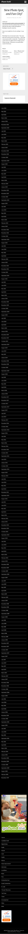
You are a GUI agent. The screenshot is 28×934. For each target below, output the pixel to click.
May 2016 (3, 439)
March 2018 (4, 390)
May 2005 (3, 735)
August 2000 (4, 771)
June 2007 (3, 663)
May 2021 (3, 288)
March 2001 (4, 748)
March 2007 (4, 672)
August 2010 (4, 538)
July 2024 (3, 167)
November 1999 (5, 777)
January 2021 (4, 298)
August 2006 (4, 695)
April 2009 (3, 590)
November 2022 (5, 232)
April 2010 (3, 551)
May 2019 (3, 354)
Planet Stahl (6, 2)
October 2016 (4, 426)
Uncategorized (4, 899)
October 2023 (4, 196)
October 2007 (4, 649)
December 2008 (5, 603)
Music (2, 873)
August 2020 (4, 315)
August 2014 (4, 472)
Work (2, 906)
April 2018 (3, 387)
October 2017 (4, 403)
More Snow (5, 51)
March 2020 (4, 328)
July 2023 (3, 206)
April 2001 (3, 745)
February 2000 (4, 774)
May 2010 (3, 548)
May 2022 (3, 252)
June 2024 (3, 170)
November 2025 (5, 124)
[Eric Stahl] (14, 85)
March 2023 (4, 219)
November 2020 (5, 305)
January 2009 (4, 600)
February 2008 (4, 636)
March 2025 (4, 141)
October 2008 (4, 610)
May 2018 (3, 384)
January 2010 (4, 561)
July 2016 (3, 436)
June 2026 (3, 108)
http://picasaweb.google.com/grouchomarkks (12, 23)
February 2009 (4, 597)
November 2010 (5, 528)
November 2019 (5, 338)
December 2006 (5, 682)
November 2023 (5, 193)
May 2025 (3, 137)
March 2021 (4, 295)
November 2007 (5, 646)
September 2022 (5, 239)
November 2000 (5, 761)
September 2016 (5, 429)
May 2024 (3, 173)
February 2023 (4, 223)
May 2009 (3, 587)
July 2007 (3, 659)
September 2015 (5, 456)
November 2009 (5, 567)
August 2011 (4, 498)
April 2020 (3, 324)
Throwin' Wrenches (6, 890)
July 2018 (3, 377)
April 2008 (3, 630)
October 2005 (4, 718)
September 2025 (5, 127)
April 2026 (3, 114)
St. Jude (3, 886)
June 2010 (3, 544)
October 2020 (4, 308)
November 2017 (5, 400)
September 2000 (5, 768)
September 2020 (5, 311)
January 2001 (4, 754)
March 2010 (4, 554)
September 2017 (5, 406)
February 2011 (4, 518)
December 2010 (5, 525)
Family (2, 847)
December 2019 (5, 334)
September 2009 (5, 574)
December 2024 (5, 150)
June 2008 (3, 623)
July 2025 (3, 131)
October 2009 (4, 571)
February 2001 (4, 751)
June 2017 (3, 416)
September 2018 (5, 370)
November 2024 (5, 154)
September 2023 (5, 200)
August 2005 (4, 725)
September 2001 (5, 738)
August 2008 (4, 617)
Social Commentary (5, 883)
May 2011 (3, 508)
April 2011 (3, 512)
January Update (6, 56)
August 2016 (4, 433)
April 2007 (3, 669)
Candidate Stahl (5, 840)
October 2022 (4, 236)
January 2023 (4, 226)
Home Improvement (6, 863)
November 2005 (5, 715)
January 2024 (4, 187)
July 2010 (3, 541)
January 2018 (4, 393)
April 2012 (3, 489)
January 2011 (4, 521)
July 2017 (3, 413)
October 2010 (4, 531)
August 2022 (4, 242)
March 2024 (4, 180)
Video (2, 903)
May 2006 (3, 705)
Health (3, 857)
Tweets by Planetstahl (9, 98)
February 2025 (4, 144)
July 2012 (3, 479)
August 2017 (4, 410)
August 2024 (4, 164)
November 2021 (5, 269)
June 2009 (3, 584)
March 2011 (4, 515)
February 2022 (4, 259)
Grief (2, 853)
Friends (3, 850)
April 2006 (3, 708)
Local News (4, 870)
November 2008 (5, 607)
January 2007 (4, 679)
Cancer (3, 837)
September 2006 (5, 692)
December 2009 (5, 564)
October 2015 (4, 452)
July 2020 (3, 318)
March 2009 (4, 594)
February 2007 (4, 676)
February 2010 (4, 557)
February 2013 (4, 475)
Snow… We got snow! (19, 51)
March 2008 (4, 633)
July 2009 (3, 580)
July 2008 (3, 620)
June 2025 (3, 134)
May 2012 (3, 485)
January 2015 (4, 462)
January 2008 (4, 639)
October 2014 (4, 466)
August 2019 (4, 347)
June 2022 (3, 249)
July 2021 (3, 282)
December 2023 (5, 190)
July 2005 (3, 728)
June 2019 (3, 351)
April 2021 (3, 292)
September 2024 (5, 160)
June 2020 (3, 321)
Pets (2, 876)
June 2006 (3, 702)
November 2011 (5, 492)
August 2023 (4, 203)
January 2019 (4, 357)
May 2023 (3, 213)
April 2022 (3, 256)
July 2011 (3, 502)
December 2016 (5, 423)
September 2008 (5, 613)
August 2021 (4, 278)
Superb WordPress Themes (14, 931)
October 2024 (4, 157)
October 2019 (4, 341)
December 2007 (5, 643)
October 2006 (4, 689)
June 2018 (3, 380)
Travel (2, 896)
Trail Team (3, 893)
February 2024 (4, 183)
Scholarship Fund (5, 880)
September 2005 (5, 722)
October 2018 (4, 367)
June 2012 (3, 482)
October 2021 (4, 272)
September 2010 (5, 534)
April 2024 (3, 177)
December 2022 (5, 229)
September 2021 (5, 275)
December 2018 (5, 361)
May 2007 (3, 666)
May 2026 (3, 111)
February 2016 (4, 446)
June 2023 (3, 210)
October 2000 (4, 764)
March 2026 (4, 118)
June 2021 (3, 285)
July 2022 (3, 246)
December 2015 (5, 449)
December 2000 (5, 758)
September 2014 (5, 469)
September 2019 (5, 344)
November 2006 (5, 685)
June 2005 (3, 731)
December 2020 (5, 301)
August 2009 (4, 577)
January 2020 (4, 331)
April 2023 (3, 216)
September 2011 (5, 495)
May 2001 (3, 741)
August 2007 (4, 656)
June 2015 (3, 459)
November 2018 (5, 364)
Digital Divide (4, 844)
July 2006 (3, 699)
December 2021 (5, 265)
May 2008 (3, 626)
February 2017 (4, 420)
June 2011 (3, 505)
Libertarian (3, 867)
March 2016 (4, 443)
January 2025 (4, 147)
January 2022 (4, 262)
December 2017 (5, 397)
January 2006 (4, 712)
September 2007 (5, 653)
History (3, 860)
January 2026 (4, 121)
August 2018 (4, 374)
